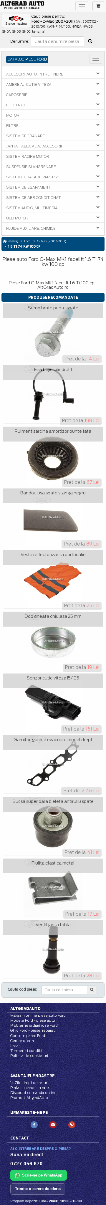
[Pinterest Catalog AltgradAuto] (71, 1124)
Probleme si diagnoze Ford (34, 1025)
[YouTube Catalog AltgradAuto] (53, 1124)
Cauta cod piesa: (22, 989)
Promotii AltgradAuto (29, 1097)
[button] (16, 21)
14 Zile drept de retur (28, 1082)
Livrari (15, 1045)
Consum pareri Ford (27, 1035)
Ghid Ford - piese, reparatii (33, 1030)
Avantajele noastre (32, 1075)
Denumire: (19, 41)
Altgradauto (25, 1008)
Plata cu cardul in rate (29, 1087)
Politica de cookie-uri (29, 1055)
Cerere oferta (22, 1040)
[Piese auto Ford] (22, 5)
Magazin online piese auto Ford (38, 1015)
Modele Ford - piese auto (32, 1020)
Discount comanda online (33, 1092)
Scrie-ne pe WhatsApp (42, 1175)
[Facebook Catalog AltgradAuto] (34, 1124)
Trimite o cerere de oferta (38, 1188)
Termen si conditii (26, 1050)
